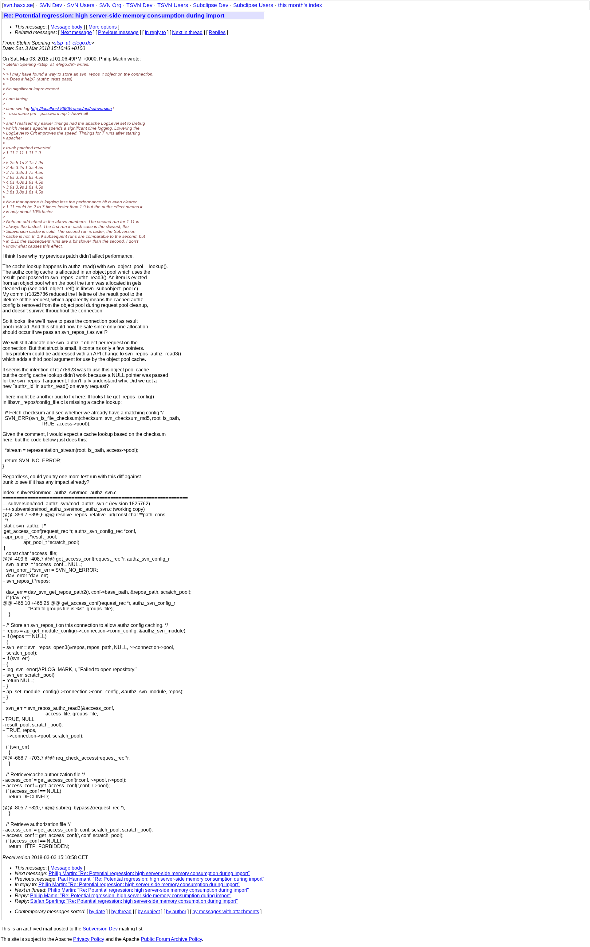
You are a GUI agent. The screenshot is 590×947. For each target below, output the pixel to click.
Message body (66, 26)
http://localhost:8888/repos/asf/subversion (71, 108)
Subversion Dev (100, 928)
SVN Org (110, 5)
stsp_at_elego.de (73, 42)
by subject (149, 911)
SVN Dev (50, 5)
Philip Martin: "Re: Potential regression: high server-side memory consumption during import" (149, 873)
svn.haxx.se (18, 5)
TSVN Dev (139, 5)
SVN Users (80, 5)
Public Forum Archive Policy (171, 939)
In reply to (155, 32)
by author (176, 911)
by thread (121, 911)
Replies (217, 32)
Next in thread (187, 32)
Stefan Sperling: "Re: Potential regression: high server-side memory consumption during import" (134, 901)
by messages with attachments (225, 911)
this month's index (300, 5)
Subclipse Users (253, 5)
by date (97, 911)
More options (102, 26)
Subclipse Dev (210, 5)
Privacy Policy (88, 939)
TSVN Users (172, 5)
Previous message (118, 32)
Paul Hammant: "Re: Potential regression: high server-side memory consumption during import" (161, 879)
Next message (76, 32)
